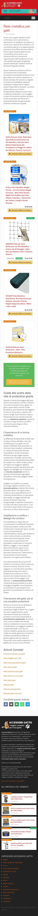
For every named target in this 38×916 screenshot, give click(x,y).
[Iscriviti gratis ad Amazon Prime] (19, 11)
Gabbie (5, 874)
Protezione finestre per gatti (14, 654)
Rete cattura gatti (10, 667)
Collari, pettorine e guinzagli (12, 862)
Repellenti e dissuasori (11, 889)
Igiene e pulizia (8, 883)
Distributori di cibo (9, 871)
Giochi (5, 880)
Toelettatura (7, 898)
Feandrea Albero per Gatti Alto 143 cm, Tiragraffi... (21, 844)
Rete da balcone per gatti (13, 671)
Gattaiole (6, 877)
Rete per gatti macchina (13, 693)
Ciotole (5, 859)
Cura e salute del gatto (10, 868)
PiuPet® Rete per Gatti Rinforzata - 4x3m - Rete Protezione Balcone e (15, 350)
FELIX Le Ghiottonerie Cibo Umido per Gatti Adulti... (23, 809)
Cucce (5, 866)
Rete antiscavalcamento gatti (15, 663)
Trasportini (7, 901)
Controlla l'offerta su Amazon (21, 154)
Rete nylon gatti (10, 680)
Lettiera (5, 886)
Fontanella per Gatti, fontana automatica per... (21, 833)
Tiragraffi (6, 895)
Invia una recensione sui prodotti (13, 781)
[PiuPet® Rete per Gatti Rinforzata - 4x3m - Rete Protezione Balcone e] (19, 334)
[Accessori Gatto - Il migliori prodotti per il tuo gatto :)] (12, 4)
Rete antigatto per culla (12, 658)
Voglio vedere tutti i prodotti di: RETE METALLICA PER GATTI (19, 382)
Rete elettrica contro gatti (13, 676)
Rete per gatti (9, 685)
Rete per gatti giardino (12, 689)
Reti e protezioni (10, 34)
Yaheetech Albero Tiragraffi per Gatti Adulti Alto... (22, 798)
